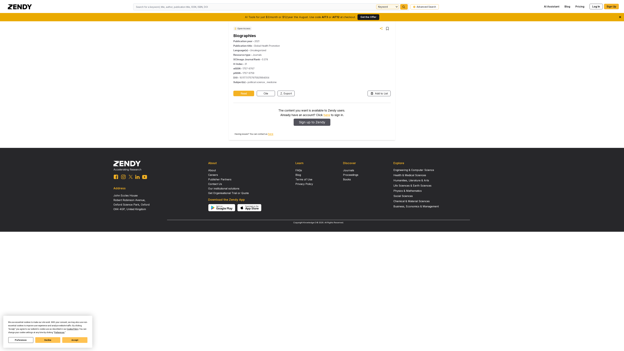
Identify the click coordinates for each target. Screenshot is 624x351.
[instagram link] (123, 177)
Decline (47, 340)
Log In (596, 6)
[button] (404, 7)
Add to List (381, 93)
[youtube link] (144, 177)
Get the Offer (368, 17)
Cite (266, 93)
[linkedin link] (137, 177)
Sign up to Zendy (312, 122)
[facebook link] (116, 177)
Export (288, 93)
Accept (75, 340)
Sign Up (611, 6)
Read (244, 93)
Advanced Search (426, 6)
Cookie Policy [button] (72, 329)
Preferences (21, 340)
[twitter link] (131, 177)
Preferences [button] (59, 332)
